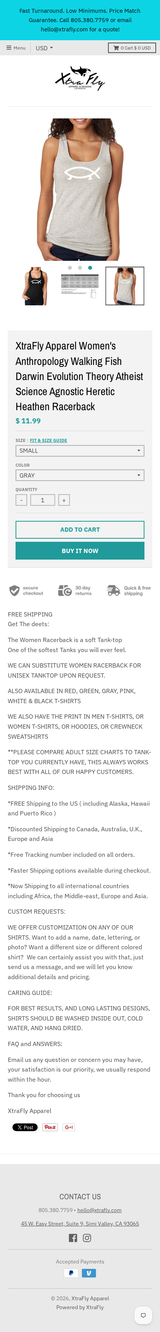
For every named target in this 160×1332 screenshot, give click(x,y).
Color (23, 465)
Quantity (26, 489)
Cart (136, 48)
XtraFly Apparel (90, 1298)
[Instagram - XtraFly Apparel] (87, 1238)
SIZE (41, 440)
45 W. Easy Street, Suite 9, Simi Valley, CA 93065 (80, 1223)
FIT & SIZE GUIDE (48, 440)
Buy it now (80, 551)
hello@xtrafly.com (99, 1210)
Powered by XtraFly (80, 1307)
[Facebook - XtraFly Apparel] (73, 1238)
